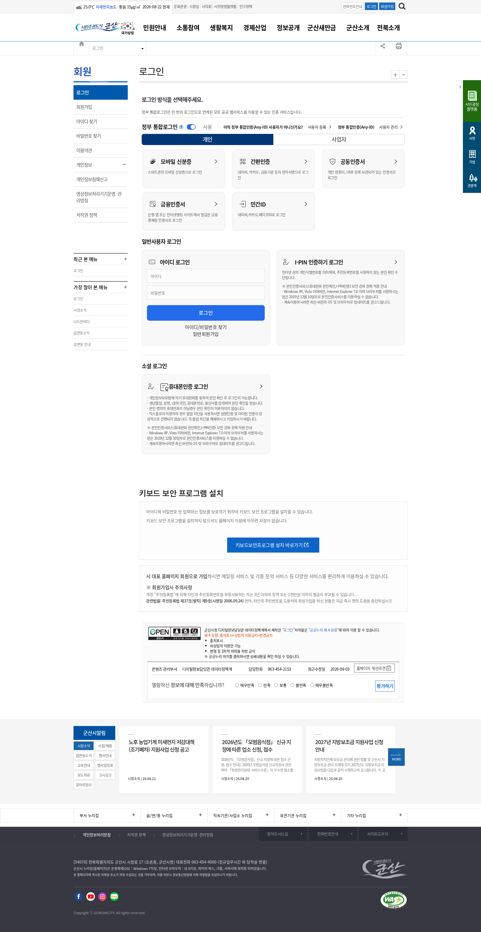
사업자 (339, 139)
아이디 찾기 (90, 121)
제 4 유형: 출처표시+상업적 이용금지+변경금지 (238, 635)
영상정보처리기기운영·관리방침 (98, 197)
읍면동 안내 (81, 344)
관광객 (472, 185)
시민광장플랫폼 (225, 6)
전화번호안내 (352, 6)
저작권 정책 (90, 214)
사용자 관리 (388, 127)
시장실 (194, 6)
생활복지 (221, 27)
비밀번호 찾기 (92, 135)
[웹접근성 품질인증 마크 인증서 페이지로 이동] (394, 900)
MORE (396, 759)
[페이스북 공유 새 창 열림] (78, 896)
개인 (212, 140)
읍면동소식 (81, 332)
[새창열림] (128, 28)
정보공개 (288, 27)
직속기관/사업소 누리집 (232, 815)
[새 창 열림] (174, 633)
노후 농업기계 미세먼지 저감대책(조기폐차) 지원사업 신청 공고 (161, 745)
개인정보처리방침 (97, 834)
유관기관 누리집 (293, 815)
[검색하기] (402, 6)
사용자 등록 (317, 127)
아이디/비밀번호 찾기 (206, 326)
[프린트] (399, 48)
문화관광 (180, 6)
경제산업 (254, 27)
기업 (472, 162)
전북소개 (388, 27)
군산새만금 (321, 27)
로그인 (371, 6)
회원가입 (387, 6)
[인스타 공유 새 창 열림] (102, 896)
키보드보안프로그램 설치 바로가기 (269, 544)
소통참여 (187, 27)
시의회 (207, 6)
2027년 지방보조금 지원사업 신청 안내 (349, 745)
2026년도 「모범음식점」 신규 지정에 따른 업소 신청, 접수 (256, 745)
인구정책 (245, 6)
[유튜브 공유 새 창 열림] (90, 896)
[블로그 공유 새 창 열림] (114, 896)
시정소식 (79, 310)
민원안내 (154, 27)
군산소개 (357, 27)
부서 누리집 (89, 815)
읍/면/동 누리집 (159, 815)
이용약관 (87, 150)
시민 (472, 138)
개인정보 (87, 164)
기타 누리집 (356, 815)
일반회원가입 (206, 333)
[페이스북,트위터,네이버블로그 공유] (383, 48)
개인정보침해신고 (95, 179)
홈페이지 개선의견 (371, 668)
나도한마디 (81, 321)
